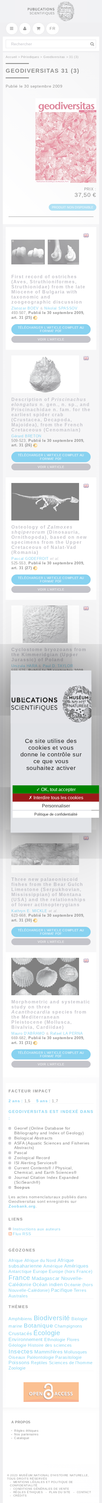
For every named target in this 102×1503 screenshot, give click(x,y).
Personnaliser (56, 805)
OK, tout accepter (58, 789)
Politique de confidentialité (55, 814)
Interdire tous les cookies (57, 797)
